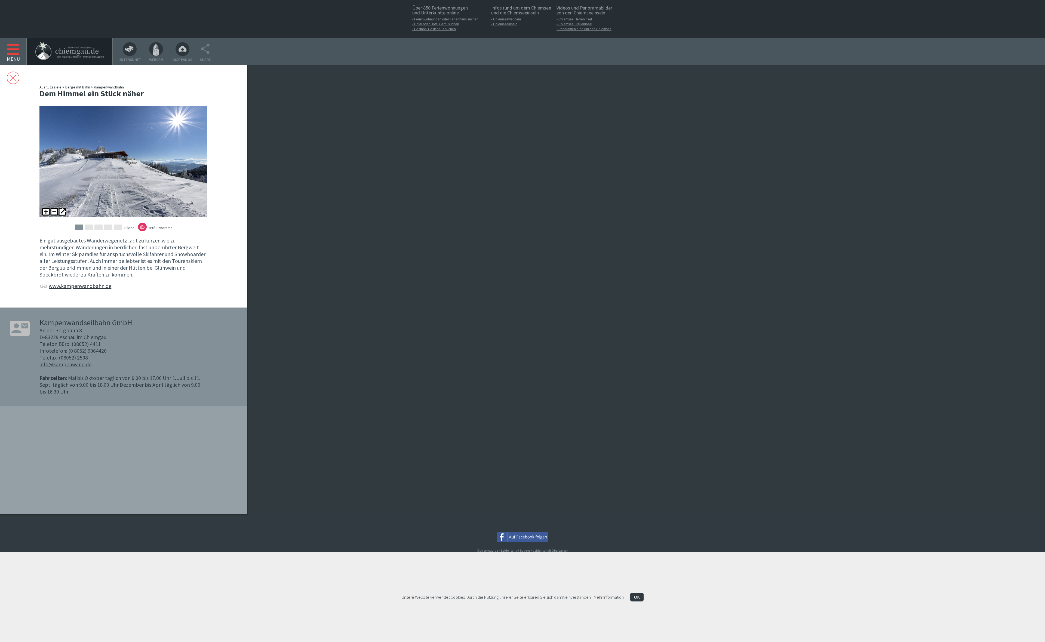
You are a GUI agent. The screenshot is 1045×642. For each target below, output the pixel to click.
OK (637, 597)
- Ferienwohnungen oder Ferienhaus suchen (445, 19)
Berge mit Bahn (77, 87)
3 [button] (98, 227)
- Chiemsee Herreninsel (574, 19)
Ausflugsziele (50, 87)
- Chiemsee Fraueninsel (574, 24)
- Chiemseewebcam (506, 19)
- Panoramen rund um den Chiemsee (584, 29)
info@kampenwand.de (65, 364)
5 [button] (118, 227)
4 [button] (108, 227)
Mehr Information (609, 597)
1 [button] (79, 227)
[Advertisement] (290, 173)
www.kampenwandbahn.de (80, 285)
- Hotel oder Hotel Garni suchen (435, 24)
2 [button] (89, 227)
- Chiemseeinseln (504, 24)
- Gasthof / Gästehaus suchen (434, 29)
